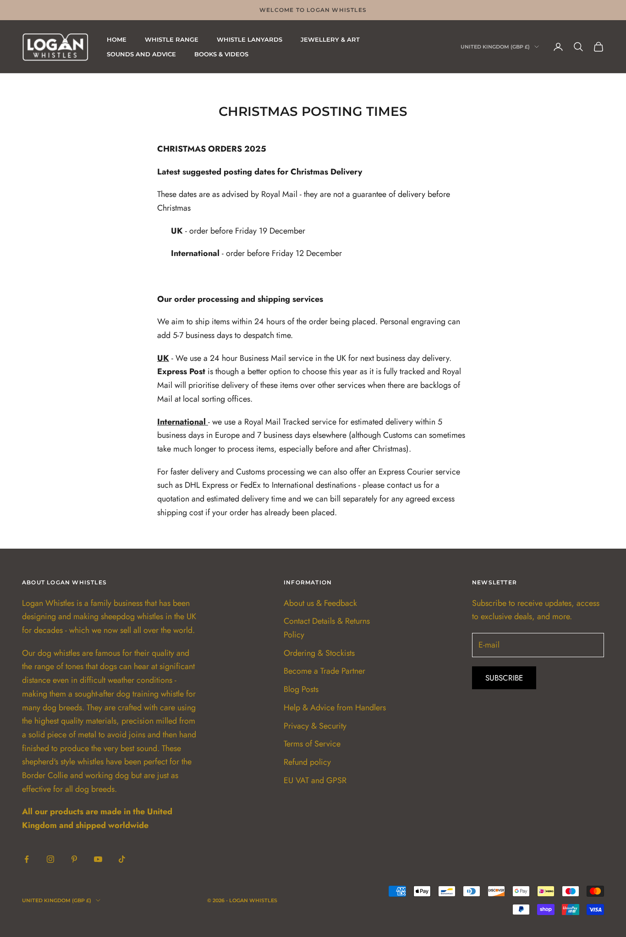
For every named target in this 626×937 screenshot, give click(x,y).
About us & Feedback (320, 603)
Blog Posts (301, 689)
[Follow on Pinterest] (74, 859)
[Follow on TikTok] (121, 859)
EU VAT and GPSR (315, 780)
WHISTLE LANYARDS (249, 39)
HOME (116, 39)
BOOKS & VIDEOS (221, 54)
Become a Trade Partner (324, 671)
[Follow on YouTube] (98, 859)
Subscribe (504, 677)
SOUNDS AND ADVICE (141, 54)
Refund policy (307, 762)
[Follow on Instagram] (50, 859)
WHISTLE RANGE (171, 39)
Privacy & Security (315, 726)
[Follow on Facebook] (26, 859)
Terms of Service (312, 744)
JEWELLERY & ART (330, 39)
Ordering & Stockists (319, 653)
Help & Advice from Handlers (335, 708)
